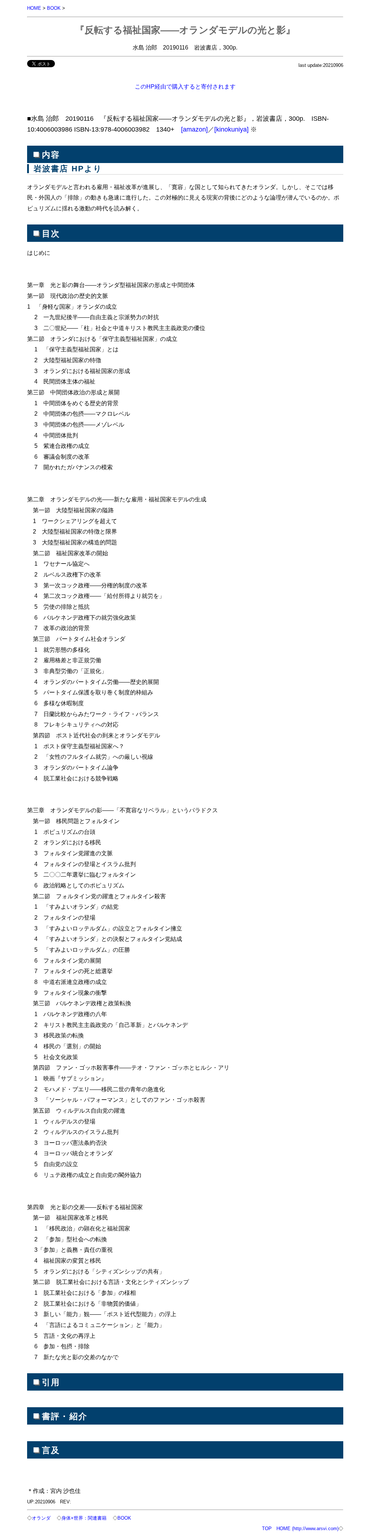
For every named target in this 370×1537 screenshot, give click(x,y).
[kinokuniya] (231, 129)
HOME (34, 8)
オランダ (41, 1518)
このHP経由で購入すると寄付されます (185, 86)
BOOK (54, 8)
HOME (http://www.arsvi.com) (307, 1528)
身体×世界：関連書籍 (84, 1518)
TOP (267, 1528)
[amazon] (194, 129)
